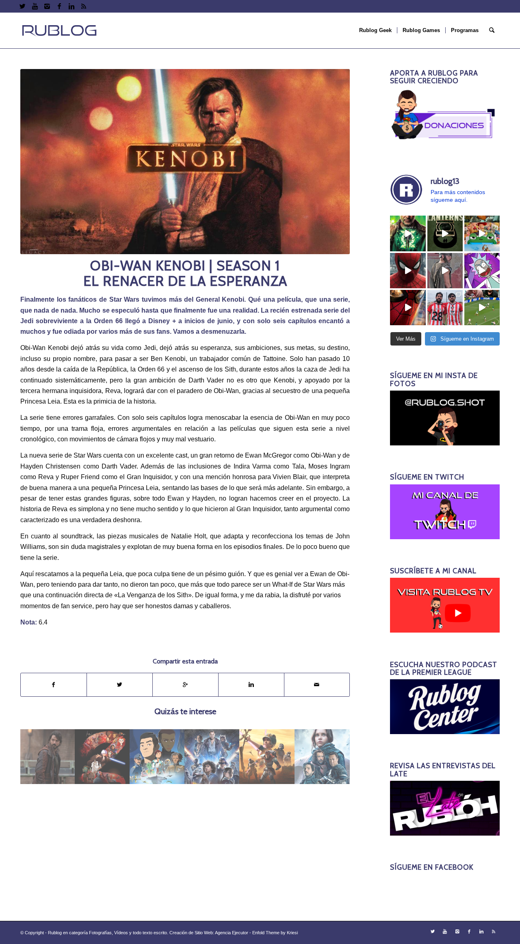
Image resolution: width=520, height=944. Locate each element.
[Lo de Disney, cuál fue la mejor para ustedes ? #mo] (482, 233)
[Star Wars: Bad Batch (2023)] (267, 756)
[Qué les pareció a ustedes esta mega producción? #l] (445, 270)
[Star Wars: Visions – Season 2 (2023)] (102, 756)
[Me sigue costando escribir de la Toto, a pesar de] (445, 307)
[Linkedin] (71, 6)
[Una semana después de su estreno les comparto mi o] (407, 270)
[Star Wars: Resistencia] (157, 756)
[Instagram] (47, 6)
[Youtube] (35, 6)
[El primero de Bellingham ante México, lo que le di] (482, 307)
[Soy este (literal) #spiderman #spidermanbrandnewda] (407, 307)
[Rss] (84, 6)
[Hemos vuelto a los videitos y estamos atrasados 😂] (482, 270)
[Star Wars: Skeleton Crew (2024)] (212, 756)
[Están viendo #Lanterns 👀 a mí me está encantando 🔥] (407, 233)
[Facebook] (59, 6)
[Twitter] (22, 6)
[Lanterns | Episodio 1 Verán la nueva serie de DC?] (445, 233)
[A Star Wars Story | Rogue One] (322, 756)
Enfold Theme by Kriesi (275, 932)
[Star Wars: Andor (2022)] (47, 756)
